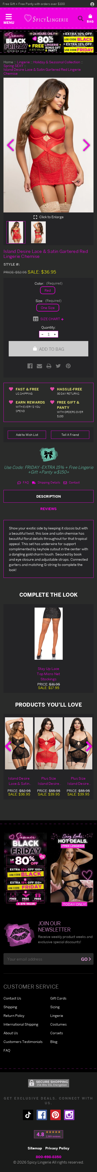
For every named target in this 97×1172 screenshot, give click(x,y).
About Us (10, 1033)
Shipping (10, 1007)
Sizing (55, 1007)
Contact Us (12, 998)
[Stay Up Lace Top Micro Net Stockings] (49, 634)
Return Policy (13, 1015)
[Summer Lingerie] (71, 869)
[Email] (39, 366)
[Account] (92, 4)
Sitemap (35, 1148)
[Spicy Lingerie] (46, 18)
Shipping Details (48, 482)
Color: (48, 283)
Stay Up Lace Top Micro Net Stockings (48, 673)
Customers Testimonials (23, 1041)
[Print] (48, 366)
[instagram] (69, 1115)
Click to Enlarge (51, 217)
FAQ (25, 482)
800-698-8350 (48, 1157)
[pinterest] (55, 1115)
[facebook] (42, 1115)
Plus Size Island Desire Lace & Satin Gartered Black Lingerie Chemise (78, 781)
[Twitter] (58, 366)
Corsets (56, 1033)
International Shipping (20, 1024)
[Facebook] (30, 366)
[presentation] (10, 145)
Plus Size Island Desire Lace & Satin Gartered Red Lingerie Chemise (49, 781)
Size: (48, 301)
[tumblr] (28, 1115)
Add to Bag (51, 349)
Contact (74, 482)
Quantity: (48, 327)
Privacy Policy (57, 1148)
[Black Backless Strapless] (25, 869)
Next (89, 746)
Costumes (58, 1024)
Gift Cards (58, 998)
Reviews (48, 509)
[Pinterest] (68, 366)
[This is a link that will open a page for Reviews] (48, 1134)
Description (48, 496)
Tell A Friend (70, 435)
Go (84, 959)
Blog (53, 1041)
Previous (8, 746)
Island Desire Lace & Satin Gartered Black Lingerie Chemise (19, 781)
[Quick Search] (80, 18)
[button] (9, 18)
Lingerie (56, 1015)
